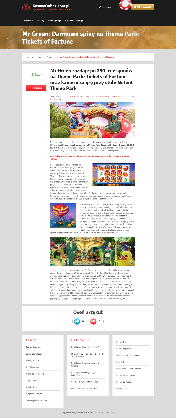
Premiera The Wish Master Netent (85, 388)
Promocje (28, 20)
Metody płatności (33, 360)
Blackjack (120, 362)
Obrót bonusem (32, 367)
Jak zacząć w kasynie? (35, 354)
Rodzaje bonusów (33, 347)
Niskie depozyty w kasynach (127, 355)
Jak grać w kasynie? (34, 380)
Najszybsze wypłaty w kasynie (128, 369)
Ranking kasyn (54, 20)
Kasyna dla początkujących (127, 375)
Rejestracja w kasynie (35, 374)
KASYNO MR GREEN (101, 97)
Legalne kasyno (32, 387)
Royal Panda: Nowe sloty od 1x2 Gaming (87, 347)
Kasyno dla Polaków (124, 382)
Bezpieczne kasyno (34, 394)
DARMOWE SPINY (120, 97)
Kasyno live (121, 342)
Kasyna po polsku (123, 349)
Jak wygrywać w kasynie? (36, 400)
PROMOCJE (73, 97)
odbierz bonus (36, 88)
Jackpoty (40, 20)
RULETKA (85, 97)
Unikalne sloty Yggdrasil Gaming (84, 382)
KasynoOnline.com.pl (51, 6)
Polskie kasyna (122, 388)
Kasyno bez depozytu (74, 20)
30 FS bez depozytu (142, 7)
